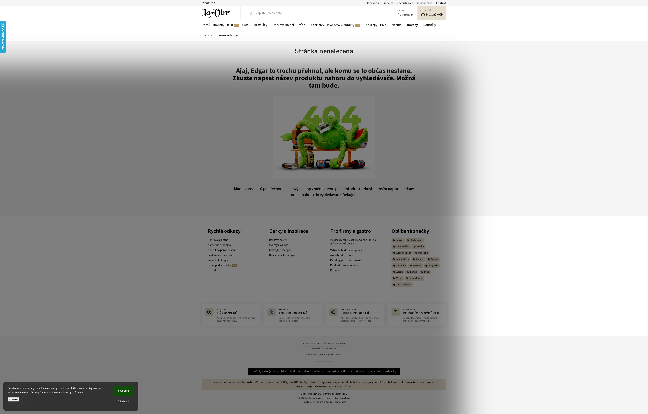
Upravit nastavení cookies (324, 348)
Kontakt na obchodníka (344, 266)
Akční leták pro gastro (343, 255)
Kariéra (334, 271)
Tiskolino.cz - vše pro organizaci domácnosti (324, 402)
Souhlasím (123, 391)
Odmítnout (123, 401)
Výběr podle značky (220, 265)
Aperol (399, 240)
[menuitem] (206, 25)
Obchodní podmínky (311, 394)
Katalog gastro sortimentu (346, 260)
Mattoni (417, 265)
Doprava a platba (218, 240)
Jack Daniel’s (402, 246)
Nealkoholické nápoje (282, 255)
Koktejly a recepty (280, 250)
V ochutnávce (405, 3)
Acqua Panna (416, 278)
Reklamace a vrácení (220, 255)
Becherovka (416, 240)
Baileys (419, 259)
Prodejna (387, 3)
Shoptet (316, 354)
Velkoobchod (424, 3)
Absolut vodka (403, 252)
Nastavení (13, 399)
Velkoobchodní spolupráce (346, 250)
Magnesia (433, 265)
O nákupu (373, 3)
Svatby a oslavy (278, 245)
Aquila (399, 271)
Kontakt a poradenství (221, 250)
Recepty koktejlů (218, 260)
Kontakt (441, 3)
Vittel (399, 278)
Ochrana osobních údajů (335, 394)
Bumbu (420, 246)
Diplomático (402, 259)
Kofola (413, 271)
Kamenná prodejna (219, 245)
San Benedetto (403, 284)
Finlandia (401, 265)
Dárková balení (278, 240)
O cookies (303, 398)
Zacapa (434, 259)
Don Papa (423, 252)
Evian (426, 271)
